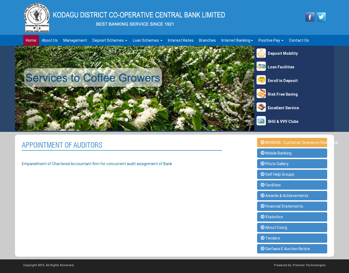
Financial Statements (283, 206)
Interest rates (181, 40)
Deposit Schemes (108, 40)
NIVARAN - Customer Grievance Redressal (295, 142)
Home (31, 40)
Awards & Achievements (286, 195)
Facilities (272, 185)
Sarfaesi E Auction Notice (287, 249)
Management (75, 40)
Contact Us (299, 40)
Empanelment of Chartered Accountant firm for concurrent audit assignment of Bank (97, 164)
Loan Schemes (146, 40)
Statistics (273, 217)
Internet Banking (235, 40)
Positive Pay (269, 40)
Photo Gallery (276, 164)
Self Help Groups (279, 174)
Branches (207, 40)
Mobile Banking (277, 153)
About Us (50, 40)
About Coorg (275, 227)
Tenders (272, 238)
